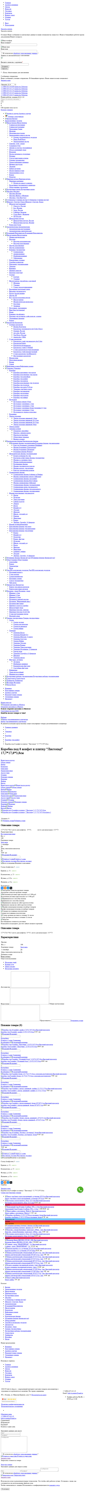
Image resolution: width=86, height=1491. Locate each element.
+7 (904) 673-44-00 (7, 87)
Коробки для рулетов (20, 395)
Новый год (17, 508)
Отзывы (8, 17)
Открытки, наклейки (20, 431)
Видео (3, 808)
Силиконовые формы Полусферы (25, 481)
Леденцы (16, 662)
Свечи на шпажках (20, 626)
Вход (7, 23)
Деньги (16, 504)
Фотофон (8, 1337)
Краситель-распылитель (22, 345)
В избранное (5, 1042)
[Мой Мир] (8, 888)
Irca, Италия (17, 208)
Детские (16, 510)
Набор (3, 789)
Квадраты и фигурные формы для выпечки (28, 458)
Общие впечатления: (57, 1004)
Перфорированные (20, 256)
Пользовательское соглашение (12, 1406)
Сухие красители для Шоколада (24, 354)
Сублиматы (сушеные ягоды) (15, 1300)
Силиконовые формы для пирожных (26, 491)
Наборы (4, 717)
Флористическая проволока (23, 302)
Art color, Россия (19, 333)
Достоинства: (5, 987)
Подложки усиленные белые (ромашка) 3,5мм (29, 408)
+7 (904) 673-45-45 (7, 93)
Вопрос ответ (10, 15)
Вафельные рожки (11, 1312)
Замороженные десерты (13, 1289)
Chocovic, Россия (19, 206)
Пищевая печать (11, 1293)
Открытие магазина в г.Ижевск (12, 707)
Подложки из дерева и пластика (24, 412)
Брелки (7, 1287)
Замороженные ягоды (21, 141)
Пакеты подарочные (20, 435)
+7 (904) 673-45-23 (7, 89)
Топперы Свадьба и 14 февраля (24, 653)
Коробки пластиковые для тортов (25, 375)
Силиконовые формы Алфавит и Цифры (28, 474)
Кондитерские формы (13, 1316)
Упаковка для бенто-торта (22, 389)
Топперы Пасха (19, 633)
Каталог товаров (7, 110)
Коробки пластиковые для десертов (26, 383)
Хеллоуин (17, 537)
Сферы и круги (18, 501)
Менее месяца (10, 967)
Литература (9, 1325)
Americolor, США (19, 337)
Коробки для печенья (21, 393)
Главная (8, 3)
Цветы (15, 495)
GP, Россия (17, 216)
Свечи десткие (18, 622)
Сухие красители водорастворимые (26, 350)
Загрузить (4, 842)
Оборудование (10, 1320)
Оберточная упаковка (21, 437)
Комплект (4, 791)
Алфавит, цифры (19, 551)
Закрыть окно (6, 80)
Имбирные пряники (20, 664)
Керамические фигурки (21, 666)
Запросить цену (19, 1475)
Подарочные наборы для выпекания (18, 1331)
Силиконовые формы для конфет (25, 479)
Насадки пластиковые (21, 243)
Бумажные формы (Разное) (23, 452)
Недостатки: (5, 1004)
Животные (17, 518)
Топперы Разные (19, 645)
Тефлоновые (17, 258)
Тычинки (16, 306)
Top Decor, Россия (19, 335)
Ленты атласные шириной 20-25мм (26, 422)
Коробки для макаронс (21, 391)
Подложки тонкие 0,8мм (22, 402)
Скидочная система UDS (10, 711)
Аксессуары (5, 798)
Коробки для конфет (20, 379)
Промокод (8, 699)
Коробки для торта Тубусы (22, 387)
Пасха (15, 506)
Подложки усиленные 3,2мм (23, 410)
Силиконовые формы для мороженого (27, 489)
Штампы (16, 283)
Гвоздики (16, 304)
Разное (15, 520)
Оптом (7, 7)
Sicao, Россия (18, 210)
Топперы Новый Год (20, 635)
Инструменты (18, 300)
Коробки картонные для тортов (24, 372)
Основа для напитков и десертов (25, 137)
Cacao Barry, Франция (21, 214)
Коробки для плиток (20, 381)
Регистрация (9, 25)
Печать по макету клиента (22, 183)
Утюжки (16, 285)
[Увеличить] (23, 810)
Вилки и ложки (19, 439)
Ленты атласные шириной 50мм (24, 424)
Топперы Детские (19, 643)
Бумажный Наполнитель (14, 1306)
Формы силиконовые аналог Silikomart (27, 477)
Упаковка (8, 1314)
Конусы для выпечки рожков (23, 470)
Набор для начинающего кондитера (13, 721)
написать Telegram (20, 87)
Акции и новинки (11, 5)
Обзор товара (5, 787)
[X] (11, 888)
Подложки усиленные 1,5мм (23, 404)
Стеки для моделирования (22, 287)
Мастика (8, 1297)
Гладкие (16, 277)
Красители (9, 1310)
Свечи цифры (18, 628)
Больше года (9, 964)
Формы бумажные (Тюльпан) (23, 449)
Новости (8, 9)
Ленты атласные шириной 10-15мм (26, 420)
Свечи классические (20, 624)
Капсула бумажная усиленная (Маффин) (27, 445)
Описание (4, 794)
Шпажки (16, 655)
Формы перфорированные (22, 462)
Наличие (4, 804)
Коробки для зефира (20, 397)
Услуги (7, 19)
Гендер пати (17, 651)
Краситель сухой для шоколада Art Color (27, 341)
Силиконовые (18, 252)
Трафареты (9, 1335)
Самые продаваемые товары (11, 1193)
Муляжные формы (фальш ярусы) (17, 1318)
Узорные (16, 279)
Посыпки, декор (11, 1327)
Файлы (3, 806)
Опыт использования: (8, 959)
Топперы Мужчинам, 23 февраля (25, 649)
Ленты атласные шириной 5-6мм (25, 418)
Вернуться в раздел (8, 785)
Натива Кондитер (19, 327)
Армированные (19, 254)
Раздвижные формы (20, 464)
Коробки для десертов (21, 385)
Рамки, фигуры (18, 539)
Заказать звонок (6, 29)
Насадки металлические (22, 241)
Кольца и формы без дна (22, 456)
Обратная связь (6, 1414)
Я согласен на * (20, 1454)
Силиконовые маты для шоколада (25, 487)
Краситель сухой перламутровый (25, 352)
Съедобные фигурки (20, 668)
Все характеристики (8, 834)
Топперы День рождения (22, 647)
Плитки (16, 516)
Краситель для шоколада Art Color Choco (28, 329)
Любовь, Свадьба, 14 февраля (24, 522)
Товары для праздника (13, 1329)
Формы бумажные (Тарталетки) (24, 447)
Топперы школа (19, 658)
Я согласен (5, 1489)
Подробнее (5, 1038)
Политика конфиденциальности (12, 1404)
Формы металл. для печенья (23, 468)
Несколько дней (10, 962)
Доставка (8, 11)
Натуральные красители (22, 356)
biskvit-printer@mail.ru (75, 1393)
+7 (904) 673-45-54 (7, 91)
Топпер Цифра (18, 641)
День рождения (18, 499)
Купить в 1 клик (20, 859)
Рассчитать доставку (24, 861)
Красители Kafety (19, 343)
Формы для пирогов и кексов (24, 466)
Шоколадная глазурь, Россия (23, 221)
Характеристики (7, 796)
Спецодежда (9, 1333)
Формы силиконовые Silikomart (24, 483)
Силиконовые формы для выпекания (26, 485)
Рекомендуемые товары (13, 695)
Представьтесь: (45, 1021)
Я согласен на (20, 53)
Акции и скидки (11, 693)
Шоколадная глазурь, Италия (23, 223)
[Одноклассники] (5, 888)
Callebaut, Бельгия (19, 212)
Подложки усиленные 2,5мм (23, 406)
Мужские (16, 497)
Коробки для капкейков (21, 377)
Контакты (8, 13)
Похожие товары (7, 802)
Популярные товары (12, 690)
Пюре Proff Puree (19, 139)
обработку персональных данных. (25, 53)
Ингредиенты (10, 1291)
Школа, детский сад (20, 514)
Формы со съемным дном (22, 460)
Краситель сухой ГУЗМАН (23, 347)
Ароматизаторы (10, 1304)
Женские (16, 512)
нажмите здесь (54, 1485)
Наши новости (6, 703)
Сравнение (17, 1040)
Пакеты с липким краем (22, 433)
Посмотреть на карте (38, 1395)
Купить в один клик (24, 1456)
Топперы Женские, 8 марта (23, 637)
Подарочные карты (12, 1295)
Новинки (8, 688)
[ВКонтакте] (2, 888)
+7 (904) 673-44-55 (7, 95)
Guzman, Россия (19, 331)
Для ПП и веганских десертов (16, 1322)
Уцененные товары (12, 697)
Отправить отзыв (77, 1021)
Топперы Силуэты (20, 639)
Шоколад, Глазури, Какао (14, 1302)
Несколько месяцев (12, 969)
